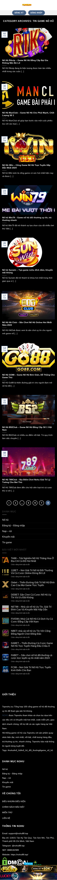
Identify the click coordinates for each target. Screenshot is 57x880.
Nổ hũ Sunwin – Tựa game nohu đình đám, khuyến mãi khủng (27, 271)
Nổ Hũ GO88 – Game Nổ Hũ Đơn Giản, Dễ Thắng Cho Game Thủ (28, 376)
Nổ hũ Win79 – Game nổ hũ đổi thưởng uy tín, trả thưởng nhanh (26, 219)
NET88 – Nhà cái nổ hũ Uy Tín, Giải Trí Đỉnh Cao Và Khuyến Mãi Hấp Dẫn (31, 608)
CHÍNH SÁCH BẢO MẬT (13, 807)
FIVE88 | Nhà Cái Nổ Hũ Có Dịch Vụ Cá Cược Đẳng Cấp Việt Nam (32, 620)
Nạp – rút (7, 531)
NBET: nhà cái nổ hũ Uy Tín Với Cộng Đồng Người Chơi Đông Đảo (30, 632)
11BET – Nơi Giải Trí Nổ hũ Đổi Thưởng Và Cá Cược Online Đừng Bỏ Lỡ (32, 571)
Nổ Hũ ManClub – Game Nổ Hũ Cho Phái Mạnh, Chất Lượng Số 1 (28, 114)
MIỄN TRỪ (7, 812)
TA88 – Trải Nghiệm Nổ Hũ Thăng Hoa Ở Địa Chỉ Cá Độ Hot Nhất (32, 559)
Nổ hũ (5, 520)
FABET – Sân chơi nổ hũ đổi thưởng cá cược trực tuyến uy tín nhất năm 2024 (31, 656)
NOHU (5, 715)
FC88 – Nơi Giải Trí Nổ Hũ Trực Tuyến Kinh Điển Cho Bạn (31, 668)
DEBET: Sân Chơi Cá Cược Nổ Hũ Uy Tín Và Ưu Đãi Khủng (31, 596)
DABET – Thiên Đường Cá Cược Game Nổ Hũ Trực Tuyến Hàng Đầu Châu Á (32, 644)
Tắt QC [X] (28, 864)
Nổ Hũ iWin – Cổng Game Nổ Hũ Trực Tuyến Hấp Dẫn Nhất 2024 (26, 166)
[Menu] (53, 5)
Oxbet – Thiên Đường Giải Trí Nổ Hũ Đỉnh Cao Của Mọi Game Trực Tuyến (33, 583)
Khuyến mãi (8, 537)
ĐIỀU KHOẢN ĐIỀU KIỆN (13, 801)
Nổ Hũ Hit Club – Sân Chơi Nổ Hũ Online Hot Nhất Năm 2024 (27, 323)
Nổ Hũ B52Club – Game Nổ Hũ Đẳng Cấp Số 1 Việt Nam (27, 428)
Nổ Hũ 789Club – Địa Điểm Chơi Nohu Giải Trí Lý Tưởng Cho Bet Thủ (26, 481)
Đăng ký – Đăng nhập (13, 525)
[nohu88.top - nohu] (26, 5)
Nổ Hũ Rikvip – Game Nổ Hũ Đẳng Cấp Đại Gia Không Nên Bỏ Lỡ (25, 61)
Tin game (7, 542)
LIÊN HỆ (6, 818)
